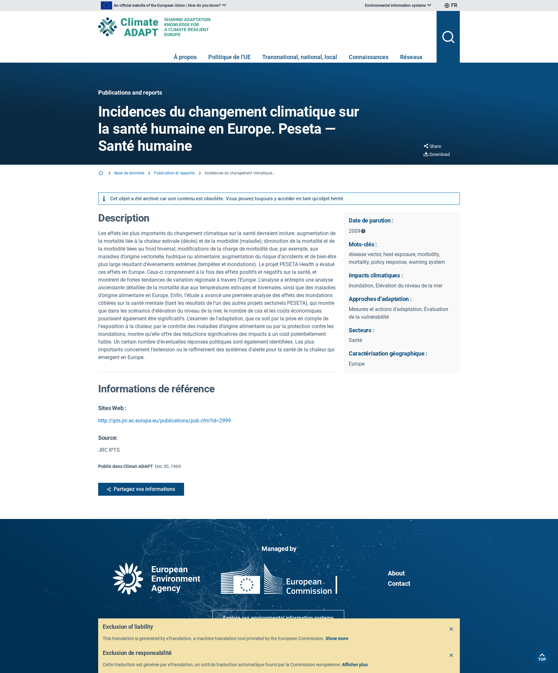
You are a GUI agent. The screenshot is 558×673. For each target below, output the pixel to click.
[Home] (101, 173)
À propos (185, 57)
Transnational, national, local (299, 57)
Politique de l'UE (229, 57)
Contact (399, 583)
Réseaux (411, 57)
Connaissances (368, 57)
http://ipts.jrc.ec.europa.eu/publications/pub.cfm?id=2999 (164, 421)
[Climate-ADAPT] (264, 26)
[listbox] (163, 5)
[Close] (451, 629)
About (396, 573)
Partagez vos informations (144, 489)
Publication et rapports (174, 173)
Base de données (129, 173)
